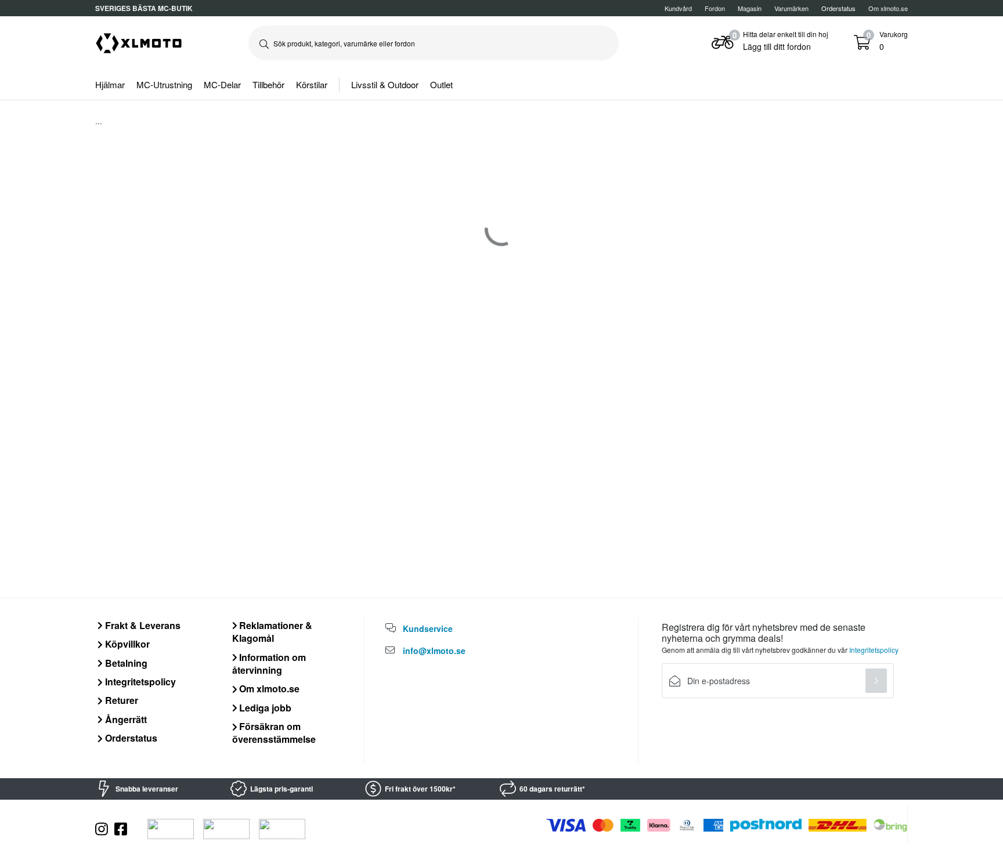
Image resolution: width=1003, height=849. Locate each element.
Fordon (715, 8)
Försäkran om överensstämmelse (274, 733)
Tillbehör (268, 84)
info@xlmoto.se (434, 650)
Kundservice (428, 628)
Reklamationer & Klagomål (272, 632)
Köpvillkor (126, 644)
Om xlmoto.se (888, 8)
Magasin (750, 8)
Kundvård (678, 8)
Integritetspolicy (139, 681)
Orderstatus (130, 738)
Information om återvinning (269, 664)
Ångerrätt (125, 719)
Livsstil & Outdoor (384, 84)
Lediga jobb (264, 707)
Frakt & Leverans (142, 625)
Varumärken (791, 8)
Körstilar (311, 84)
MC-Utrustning (164, 84)
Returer (120, 700)
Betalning (125, 663)
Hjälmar (110, 84)
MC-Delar (222, 84)
